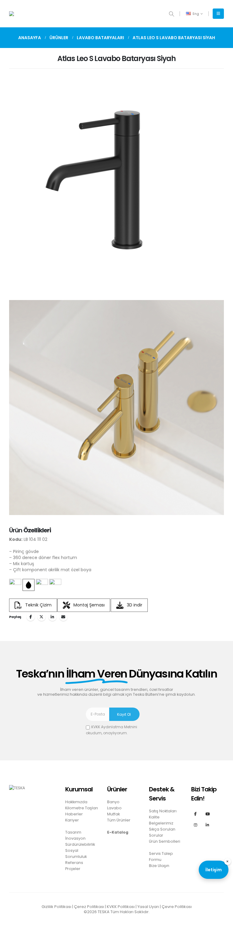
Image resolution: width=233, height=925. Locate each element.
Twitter (41, 617)
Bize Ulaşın (159, 865)
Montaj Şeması (88, 605)
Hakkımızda (76, 801)
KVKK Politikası (121, 907)
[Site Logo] (25, 13)
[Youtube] (207, 813)
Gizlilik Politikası (56, 907)
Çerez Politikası (89, 907)
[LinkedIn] (207, 825)
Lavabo (114, 808)
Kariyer (72, 820)
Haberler (74, 814)
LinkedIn (52, 617)
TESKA (104, 912)
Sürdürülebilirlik (80, 844)
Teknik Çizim (38, 605)
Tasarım (73, 832)
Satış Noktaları (163, 811)
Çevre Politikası (177, 907)
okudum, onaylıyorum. (111, 730)
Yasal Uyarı (148, 907)
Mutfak (113, 814)
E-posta (63, 617)
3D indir (134, 605)
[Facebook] (195, 813)
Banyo (113, 801)
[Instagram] (195, 825)
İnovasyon (75, 838)
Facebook (30, 617)
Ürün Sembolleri (164, 841)
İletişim (213, 870)
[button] (171, 14)
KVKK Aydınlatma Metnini (114, 726)
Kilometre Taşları (81, 808)
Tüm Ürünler (118, 820)
